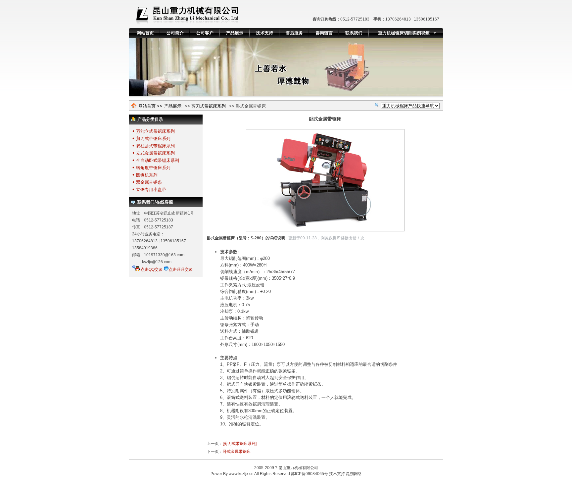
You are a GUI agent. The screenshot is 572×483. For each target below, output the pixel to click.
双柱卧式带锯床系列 (155, 145)
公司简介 (175, 32)
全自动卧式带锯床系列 (157, 160)
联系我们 (353, 32)
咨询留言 (324, 32)
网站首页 (145, 32)
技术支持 (264, 32)
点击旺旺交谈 (181, 269)
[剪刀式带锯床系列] (240, 443)
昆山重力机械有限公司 (298, 467)
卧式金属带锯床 (237, 451)
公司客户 (205, 32)
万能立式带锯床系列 (155, 131)
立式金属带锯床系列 (155, 153)
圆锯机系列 (147, 174)
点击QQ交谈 (151, 269)
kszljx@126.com (156, 262)
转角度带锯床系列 (153, 167)
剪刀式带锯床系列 (208, 106)
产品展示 (234, 32)
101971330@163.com (164, 255)
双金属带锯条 (149, 182)
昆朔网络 (354, 473)
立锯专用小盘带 (151, 189)
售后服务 (294, 32)
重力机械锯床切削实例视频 (404, 32)
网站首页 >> (150, 106)
